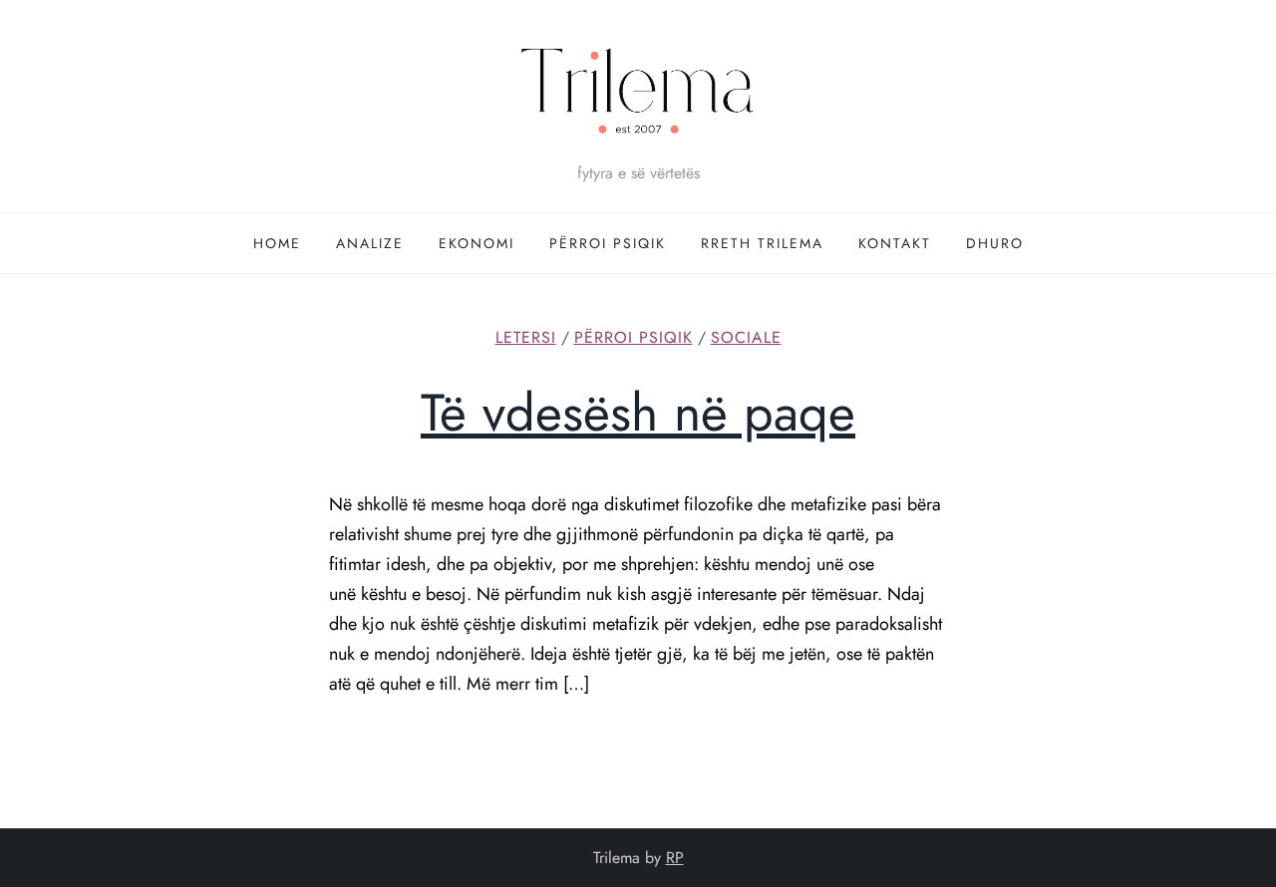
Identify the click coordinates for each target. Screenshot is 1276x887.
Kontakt (894, 243)
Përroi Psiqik (607, 243)
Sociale (746, 338)
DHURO (995, 243)
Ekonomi (476, 243)
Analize (370, 243)
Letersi (525, 338)
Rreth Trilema (762, 243)
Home (277, 243)
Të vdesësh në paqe (638, 412)
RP (675, 857)
